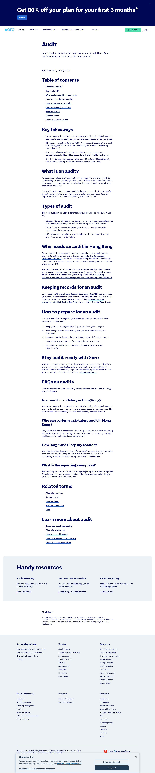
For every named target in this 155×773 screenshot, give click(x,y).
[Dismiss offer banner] (149, 3)
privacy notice (75, 763)
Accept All (112, 768)
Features (32, 29)
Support (94, 29)
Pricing (21, 30)
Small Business (49, 29)
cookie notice (63, 763)
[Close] (135, 756)
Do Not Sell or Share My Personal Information (37, 769)
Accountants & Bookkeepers (73, 29)
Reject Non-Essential (111, 762)
